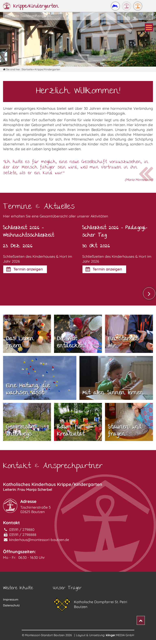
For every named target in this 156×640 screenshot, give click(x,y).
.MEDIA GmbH (120, 635)
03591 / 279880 (21, 529)
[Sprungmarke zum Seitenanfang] (141, 620)
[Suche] (145, 16)
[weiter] (149, 293)
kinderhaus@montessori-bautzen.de (39, 539)
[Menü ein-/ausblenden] (149, 27)
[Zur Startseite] (115, 6)
